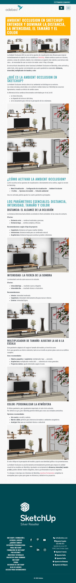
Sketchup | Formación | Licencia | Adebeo (15, 539)
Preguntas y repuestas (63, 2)
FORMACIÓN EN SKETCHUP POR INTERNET (16, 551)
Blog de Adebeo (15, 567)
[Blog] (31, 549)
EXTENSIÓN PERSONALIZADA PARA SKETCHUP (15, 546)
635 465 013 (60, 543)
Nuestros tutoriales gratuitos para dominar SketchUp (15, 557)
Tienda (15, 562)
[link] (38, 549)
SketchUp (41, 57)
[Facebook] (31, 542)
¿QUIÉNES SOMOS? (16, 542)
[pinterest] (38, 542)
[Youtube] (44, 542)
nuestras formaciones (47, 473)
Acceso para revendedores (16, 569)
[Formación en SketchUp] (14, 8)
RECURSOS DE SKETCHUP (15, 565)
